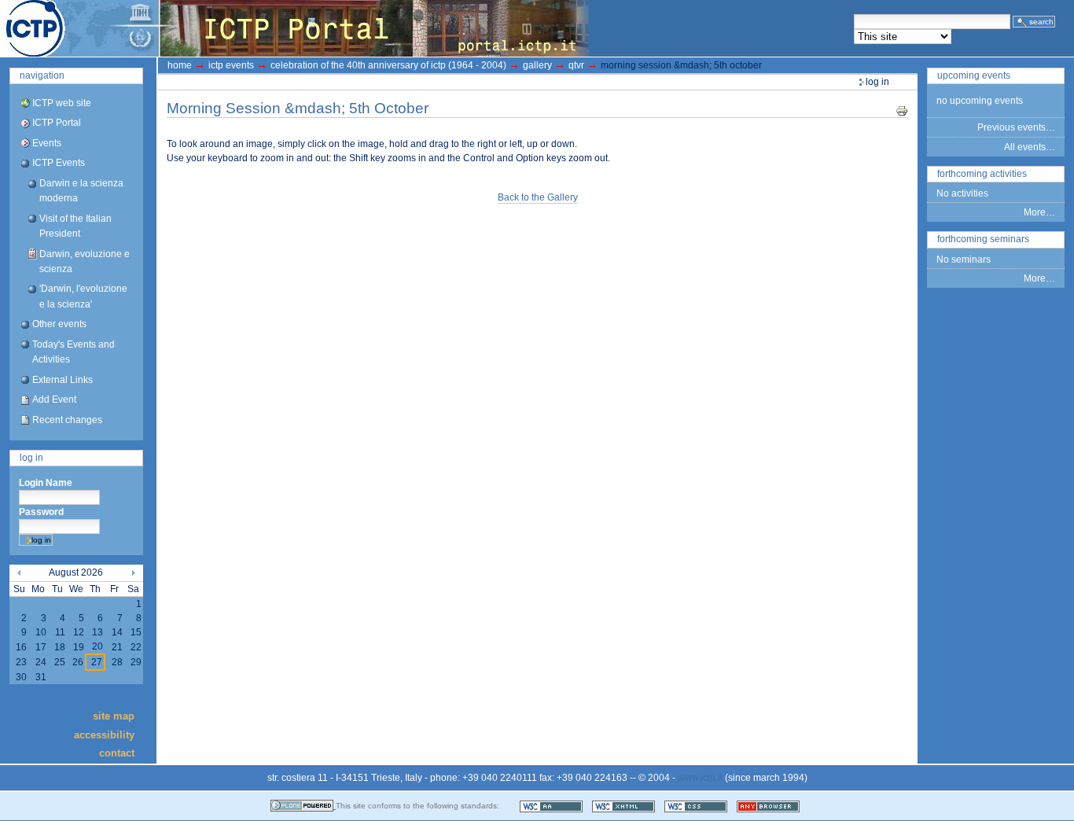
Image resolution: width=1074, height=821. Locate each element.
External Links (62, 379)
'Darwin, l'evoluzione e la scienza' (83, 296)
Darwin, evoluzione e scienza (84, 261)
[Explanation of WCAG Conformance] (552, 805)
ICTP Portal (295, 28)
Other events (59, 324)
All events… (1029, 147)
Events (46, 143)
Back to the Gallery (538, 197)
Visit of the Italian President (75, 226)
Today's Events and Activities (73, 352)
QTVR (576, 65)
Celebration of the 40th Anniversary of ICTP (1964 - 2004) (388, 65)
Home (179, 65)
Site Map (113, 716)
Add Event (54, 399)
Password (41, 511)
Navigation (42, 75)
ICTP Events (58, 162)
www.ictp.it (700, 777)
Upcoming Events (973, 75)
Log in (31, 457)
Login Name (45, 482)
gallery (537, 65)
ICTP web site (61, 103)
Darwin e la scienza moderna (81, 191)
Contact (116, 753)
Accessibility (104, 734)
